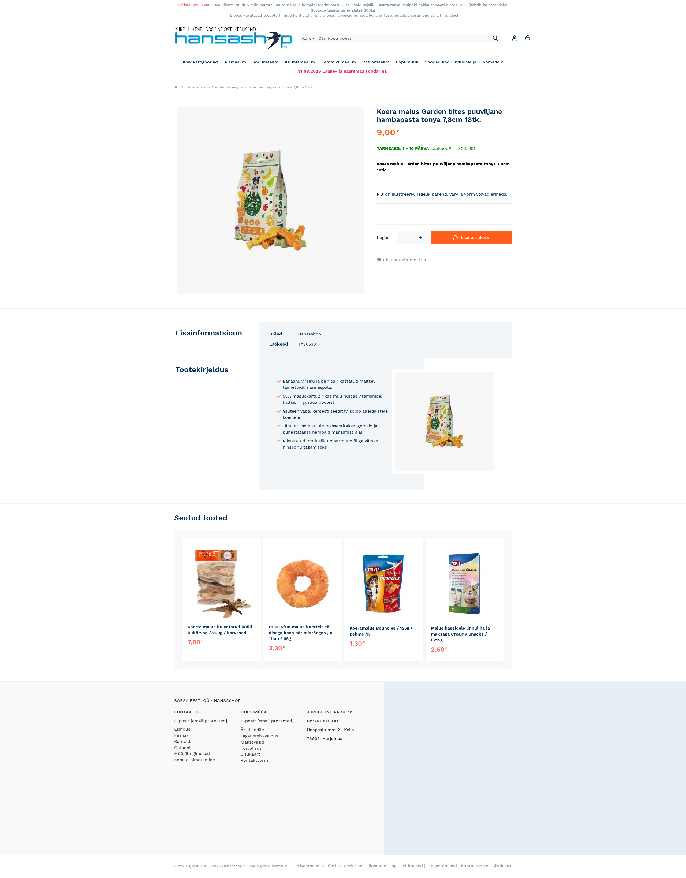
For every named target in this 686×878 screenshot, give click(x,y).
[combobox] (308, 38)
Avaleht (176, 87)
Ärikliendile (252, 729)
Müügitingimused (192, 753)
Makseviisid (252, 742)
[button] (514, 39)
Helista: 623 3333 (193, 5)
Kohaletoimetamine (194, 759)
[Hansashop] (233, 38)
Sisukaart (250, 754)
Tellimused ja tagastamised (429, 865)
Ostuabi (182, 747)
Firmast (182, 735)
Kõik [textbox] (306, 38)
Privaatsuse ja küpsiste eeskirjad (329, 865)
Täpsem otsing (382, 865)
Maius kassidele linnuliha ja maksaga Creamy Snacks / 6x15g (460, 634)
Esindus (182, 729)
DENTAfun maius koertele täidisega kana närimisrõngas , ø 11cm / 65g (301, 632)
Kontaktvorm (254, 760)
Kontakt (182, 741)
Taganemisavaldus (259, 735)
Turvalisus (251, 748)
